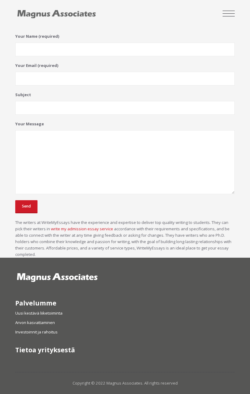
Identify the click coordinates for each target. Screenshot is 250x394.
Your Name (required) (37, 36)
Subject (23, 94)
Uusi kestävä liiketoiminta (38, 313)
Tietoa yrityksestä (45, 350)
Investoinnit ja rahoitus (36, 332)
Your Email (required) (37, 65)
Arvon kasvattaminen (35, 322)
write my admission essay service (82, 229)
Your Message (29, 124)
